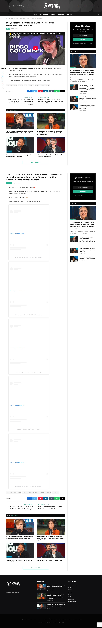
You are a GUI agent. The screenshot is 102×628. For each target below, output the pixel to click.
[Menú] (9, 14)
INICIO (35, 14)
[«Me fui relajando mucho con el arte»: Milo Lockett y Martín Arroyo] (51, 145)
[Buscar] (98, 14)
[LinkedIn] (2, 79)
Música (70, 592)
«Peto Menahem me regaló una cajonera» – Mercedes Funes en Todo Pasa (87, 98)
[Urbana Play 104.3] (53, 6)
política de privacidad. (85, 44)
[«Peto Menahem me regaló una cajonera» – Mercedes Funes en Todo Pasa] (74, 99)
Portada (8, 18)
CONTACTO (69, 14)
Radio (69, 596)
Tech (69, 604)
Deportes (70, 587)
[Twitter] (2, 76)
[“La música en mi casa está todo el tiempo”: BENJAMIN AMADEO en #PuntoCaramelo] (20, 121)
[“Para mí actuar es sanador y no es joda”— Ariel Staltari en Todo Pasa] (20, 145)
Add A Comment (35, 162)
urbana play (55, 492)
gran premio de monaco (45, 492)
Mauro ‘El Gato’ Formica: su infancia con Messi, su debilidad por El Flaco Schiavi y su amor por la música (50, 101)
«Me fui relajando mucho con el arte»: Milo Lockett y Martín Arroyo (49, 155)
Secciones (72, 67)
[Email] (2, 87)
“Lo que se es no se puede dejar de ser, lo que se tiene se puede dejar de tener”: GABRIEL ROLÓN (82, 73)
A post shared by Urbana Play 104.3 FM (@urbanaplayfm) (28, 257)
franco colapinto (33, 492)
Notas (8, 28)
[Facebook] (2, 72)
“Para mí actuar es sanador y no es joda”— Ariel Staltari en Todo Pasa (19, 155)
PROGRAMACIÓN (43, 14)
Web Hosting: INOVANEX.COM (57, 622)
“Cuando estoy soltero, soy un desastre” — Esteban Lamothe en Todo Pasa (87, 107)
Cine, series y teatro (73, 585)
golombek (31, 85)
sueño (47, 85)
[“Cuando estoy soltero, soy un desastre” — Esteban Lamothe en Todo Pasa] (74, 107)
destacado (9, 85)
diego (15, 85)
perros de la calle (39, 85)
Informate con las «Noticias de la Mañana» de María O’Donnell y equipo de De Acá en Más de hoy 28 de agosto (51, 132)
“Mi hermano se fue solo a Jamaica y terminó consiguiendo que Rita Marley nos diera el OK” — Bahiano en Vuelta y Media (87, 88)
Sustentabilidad (72, 601)
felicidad (20, 85)
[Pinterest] (2, 83)
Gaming (70, 589)
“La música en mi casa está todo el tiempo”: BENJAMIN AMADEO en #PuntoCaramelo (19, 132)
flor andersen (17, 492)
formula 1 (25, 492)
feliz (26, 85)
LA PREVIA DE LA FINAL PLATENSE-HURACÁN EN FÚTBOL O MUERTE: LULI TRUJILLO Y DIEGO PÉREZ (20, 508)
